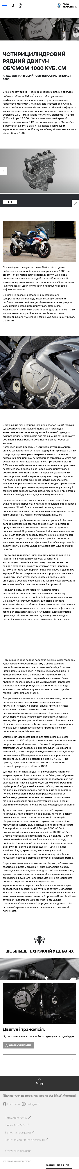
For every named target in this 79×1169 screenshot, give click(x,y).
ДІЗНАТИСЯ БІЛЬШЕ (18, 1045)
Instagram (33, 1104)
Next (72, 1058)
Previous (3, 171)
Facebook (13, 1104)
